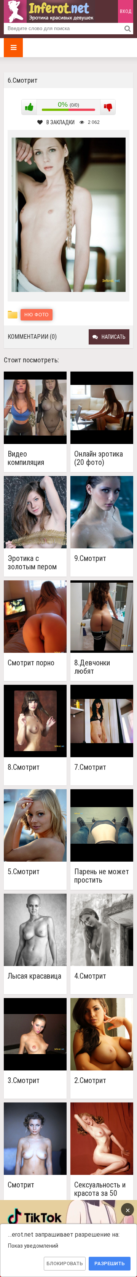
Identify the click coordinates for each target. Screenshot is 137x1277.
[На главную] (49, 11)
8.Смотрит (24, 767)
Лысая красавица (34, 976)
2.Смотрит (90, 1080)
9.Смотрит (90, 558)
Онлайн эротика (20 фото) (98, 458)
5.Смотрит (24, 871)
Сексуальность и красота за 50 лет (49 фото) (100, 1189)
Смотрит (21, 1185)
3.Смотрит (24, 1080)
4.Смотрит (90, 976)
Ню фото (36, 314)
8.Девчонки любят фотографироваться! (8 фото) (101, 667)
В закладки (60, 122)
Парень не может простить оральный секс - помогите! (101, 875)
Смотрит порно (31, 663)
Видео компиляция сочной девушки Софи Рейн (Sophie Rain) (33, 458)
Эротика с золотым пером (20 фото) (32, 562)
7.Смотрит (90, 767)
